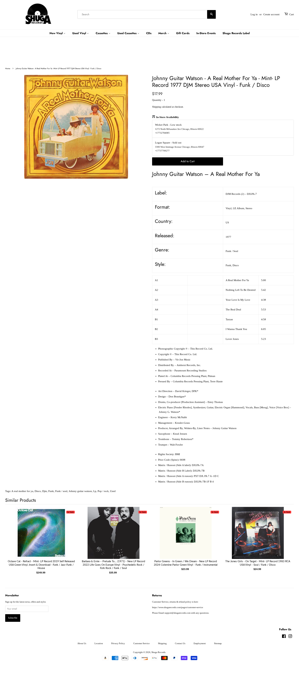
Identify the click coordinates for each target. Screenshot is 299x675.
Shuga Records (158, 652)
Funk (51, 491)
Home (7, 68)
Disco (38, 491)
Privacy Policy (118, 643)
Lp (94, 491)
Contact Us (180, 643)
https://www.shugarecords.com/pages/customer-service (177, 607)
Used (113, 491)
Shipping (156, 107)
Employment (200, 643)
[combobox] (146, 14)
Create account (271, 14)
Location (98, 643)
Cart (291, 14)
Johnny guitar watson (80, 491)
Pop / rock (103, 491)
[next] (285, 535)
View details (41, 536)
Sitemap (218, 643)
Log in (254, 14)
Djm (44, 491)
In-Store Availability (167, 117)
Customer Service (141, 643)
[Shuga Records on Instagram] (290, 637)
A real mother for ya (22, 491)
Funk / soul (61, 491)
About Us (81, 643)
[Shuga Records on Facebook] (284, 637)
